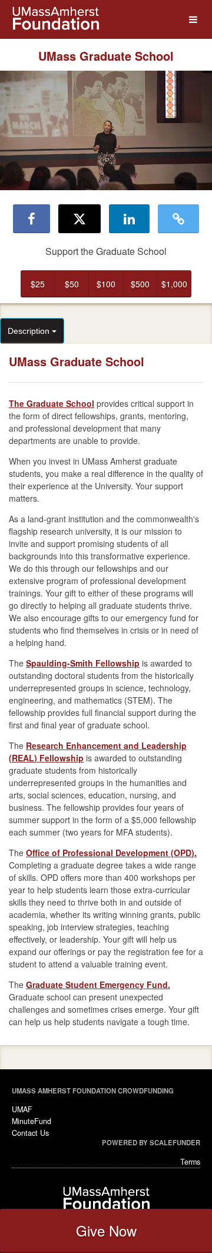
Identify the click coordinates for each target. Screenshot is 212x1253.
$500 (140, 284)
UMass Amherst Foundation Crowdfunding (93, 1090)
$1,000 (174, 284)
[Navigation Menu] (193, 20)
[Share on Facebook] (31, 218)
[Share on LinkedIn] (129, 218)
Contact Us (30, 1133)
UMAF (22, 1109)
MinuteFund (31, 1121)
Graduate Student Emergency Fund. (98, 984)
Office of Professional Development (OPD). (111, 852)
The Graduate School (51, 403)
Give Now (106, 1230)
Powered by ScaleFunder (151, 1142)
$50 (72, 284)
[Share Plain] (178, 218)
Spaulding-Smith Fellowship (83, 663)
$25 (38, 284)
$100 (106, 284)
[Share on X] (79, 218)
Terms (190, 1161)
